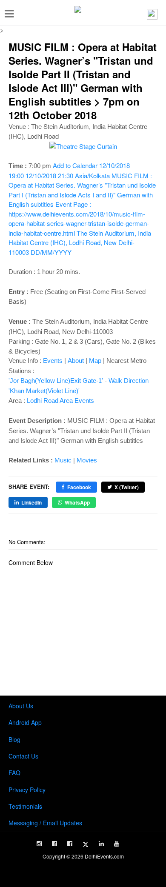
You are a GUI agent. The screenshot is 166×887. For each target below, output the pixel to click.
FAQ (14, 772)
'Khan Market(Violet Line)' (44, 390)
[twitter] (86, 844)
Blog (14, 739)
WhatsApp (77, 502)
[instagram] (39, 843)
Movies (87, 460)
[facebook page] (54, 843)
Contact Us (23, 756)
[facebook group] (69, 843)
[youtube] (116, 843)
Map (95, 360)
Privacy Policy (27, 789)
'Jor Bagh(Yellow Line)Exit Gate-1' (56, 380)
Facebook (79, 487)
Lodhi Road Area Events (60, 400)
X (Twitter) (126, 487)
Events (53, 360)
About (76, 360)
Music (63, 460)
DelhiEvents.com (104, 856)
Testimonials (25, 806)
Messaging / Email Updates (45, 823)
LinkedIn (31, 502)
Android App (25, 722)
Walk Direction (129, 380)
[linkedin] (101, 843)
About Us (21, 706)
